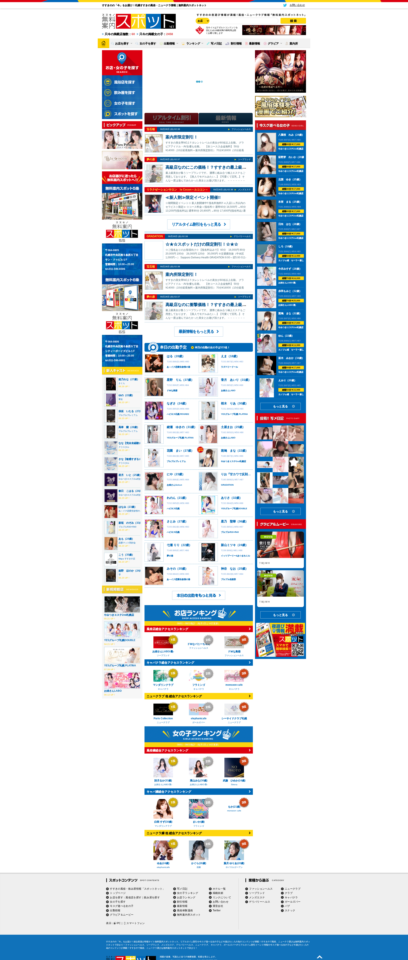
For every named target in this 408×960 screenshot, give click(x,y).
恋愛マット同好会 (127, 543)
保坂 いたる (126, 411)
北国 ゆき (284, 179)
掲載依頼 (218, 893)
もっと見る (280, 406)
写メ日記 (182, 888)
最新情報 (182, 906)
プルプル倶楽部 (228, 579)
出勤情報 (115, 910)
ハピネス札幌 (173, 508)
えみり (282, 380)
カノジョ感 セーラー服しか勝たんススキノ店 (300, 260)
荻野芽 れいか (287, 157)
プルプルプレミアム (128, 415)
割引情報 (182, 901)
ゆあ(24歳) (163, 863)
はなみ (122, 506)
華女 (121, 399)
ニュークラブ (292, 888)
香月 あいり (230, 379)
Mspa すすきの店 (127, 559)
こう (121, 554)
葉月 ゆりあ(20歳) (234, 863)
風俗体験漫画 (185, 910)
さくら (122, 383)
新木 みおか (286, 358)
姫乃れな (124, 379)
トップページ (118, 893)
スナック (290, 910)
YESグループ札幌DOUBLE (119, 640)
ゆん (280, 335)
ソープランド (244, 159)
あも (121, 538)
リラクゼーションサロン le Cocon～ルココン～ (177, 189)
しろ (280, 246)
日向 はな (284, 224)
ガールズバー (292, 901)
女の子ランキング (187, 893)
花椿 (199, 867)
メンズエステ (244, 189)
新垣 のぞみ (126, 522)
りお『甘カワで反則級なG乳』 (241, 474)
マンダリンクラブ (163, 826)
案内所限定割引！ (182, 137)
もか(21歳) (234, 821)
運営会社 (218, 906)
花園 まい (174, 450)
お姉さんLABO (113, 690)
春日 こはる (126, 490)
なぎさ (171, 403)
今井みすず (284, 268)
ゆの (121, 395)
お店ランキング (186, 897)
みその (171, 568)
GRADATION (155, 236)
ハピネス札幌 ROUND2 (178, 414)
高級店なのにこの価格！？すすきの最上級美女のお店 (214, 167)
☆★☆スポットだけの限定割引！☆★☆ (202, 244)
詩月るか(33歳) (163, 780)
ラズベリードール (229, 367)
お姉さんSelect (174, 485)
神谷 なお (228, 568)
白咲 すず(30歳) (163, 821)
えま (224, 356)
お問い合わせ (220, 901)
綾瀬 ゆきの (176, 427)
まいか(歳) (199, 821)
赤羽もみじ (284, 291)
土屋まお (227, 427)
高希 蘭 (124, 427)
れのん (171, 497)
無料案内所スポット (189, 914)
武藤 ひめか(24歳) (234, 780)
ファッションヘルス (241, 129)
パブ (287, 906)
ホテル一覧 (219, 888)
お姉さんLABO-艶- (163, 784)
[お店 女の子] (202, 21)
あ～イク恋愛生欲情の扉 (130, 511)
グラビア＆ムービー (121, 914)
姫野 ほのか (126, 570)
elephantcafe (163, 867)
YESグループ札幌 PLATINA (120, 665)
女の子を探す (118, 901)
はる (170, 356)
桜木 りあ (228, 403)
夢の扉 (151, 159)
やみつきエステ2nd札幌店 (131, 479)
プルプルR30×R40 (127, 527)
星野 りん (174, 379)
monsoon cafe (234, 826)
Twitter (217, 910)
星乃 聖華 (228, 521)
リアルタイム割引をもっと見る (196, 224)
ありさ (225, 497)
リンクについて (222, 897)
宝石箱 (151, 129)
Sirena (234, 784)
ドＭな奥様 (172, 390)
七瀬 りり (173, 545)
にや (170, 474)
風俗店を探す (133, 897)
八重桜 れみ (286, 134)
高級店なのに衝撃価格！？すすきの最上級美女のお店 (214, 304)
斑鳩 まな (228, 450)
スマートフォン (135, 923)
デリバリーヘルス (242, 236)
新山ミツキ (228, 545)
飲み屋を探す (152, 897)
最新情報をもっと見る (196, 331)
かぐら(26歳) (198, 863)
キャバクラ (291, 897)
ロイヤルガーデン (234, 867)
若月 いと (125, 475)
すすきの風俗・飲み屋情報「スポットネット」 (137, 888)
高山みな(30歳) (198, 780)
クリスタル (124, 447)
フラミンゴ (198, 826)
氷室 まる (284, 201)
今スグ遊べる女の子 (121, 906)
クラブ (289, 893)
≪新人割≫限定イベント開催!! (193, 197)
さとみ (171, 521)
